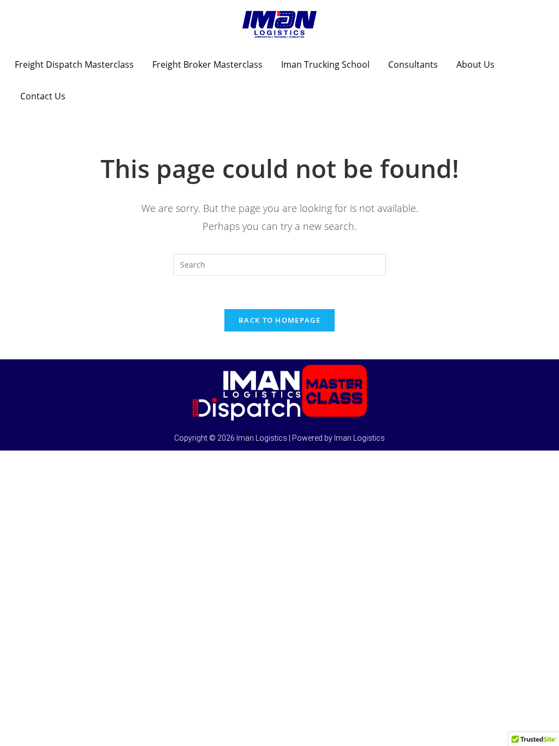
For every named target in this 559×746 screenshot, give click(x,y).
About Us (475, 64)
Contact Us (43, 96)
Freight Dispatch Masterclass (74, 64)
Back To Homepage (279, 320)
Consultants (413, 64)
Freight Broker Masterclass (207, 64)
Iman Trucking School (325, 64)
